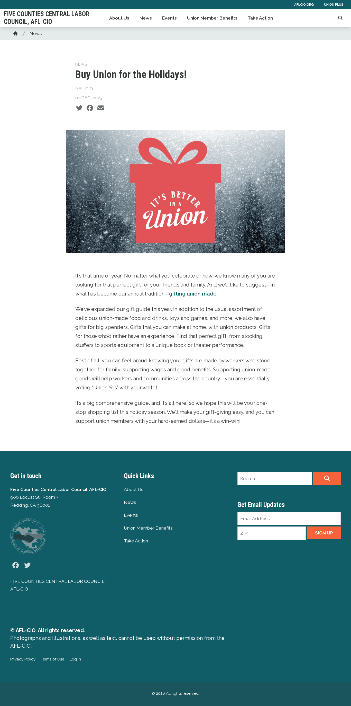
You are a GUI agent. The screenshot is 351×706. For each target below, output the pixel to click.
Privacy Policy (22, 659)
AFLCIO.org (304, 4)
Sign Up (324, 532)
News (146, 18)
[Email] (101, 108)
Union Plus (333, 4)
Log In (75, 659)
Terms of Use (52, 659)
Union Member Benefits (212, 18)
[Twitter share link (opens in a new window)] (79, 108)
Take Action (260, 18)
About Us (119, 18)
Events (169, 18)
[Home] (15, 33)
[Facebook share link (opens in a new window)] (90, 108)
